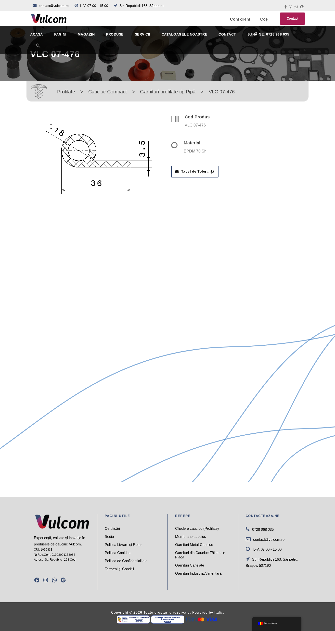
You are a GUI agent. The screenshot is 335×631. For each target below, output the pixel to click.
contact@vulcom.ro (54, 6)
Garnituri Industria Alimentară (198, 573)
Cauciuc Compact (107, 91)
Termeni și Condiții (119, 569)
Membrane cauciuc (190, 536)
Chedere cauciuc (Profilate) (197, 528)
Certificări (112, 528)
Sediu (109, 536)
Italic (218, 612)
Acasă (36, 34)
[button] (38, 48)
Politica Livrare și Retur (123, 545)
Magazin (86, 34)
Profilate (66, 91)
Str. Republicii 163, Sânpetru (141, 6)
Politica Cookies (117, 553)
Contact (292, 18)
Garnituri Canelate (189, 565)
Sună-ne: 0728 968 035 (268, 34)
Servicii (142, 34)
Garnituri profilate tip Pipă (167, 91)
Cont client (240, 19)
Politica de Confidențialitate (126, 561)
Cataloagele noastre (184, 34)
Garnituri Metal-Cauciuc (194, 545)
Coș (264, 19)
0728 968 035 (263, 529)
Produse (115, 34)
